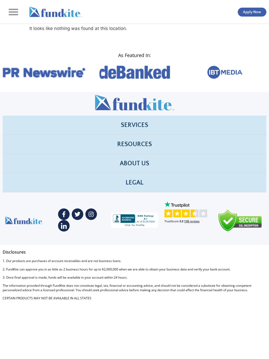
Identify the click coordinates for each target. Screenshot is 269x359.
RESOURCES (134, 144)
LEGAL (134, 182)
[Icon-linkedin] (64, 226)
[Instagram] (91, 214)
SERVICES (134, 125)
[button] (13, 12)
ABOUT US (134, 163)
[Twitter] (77, 214)
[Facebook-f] (64, 214)
